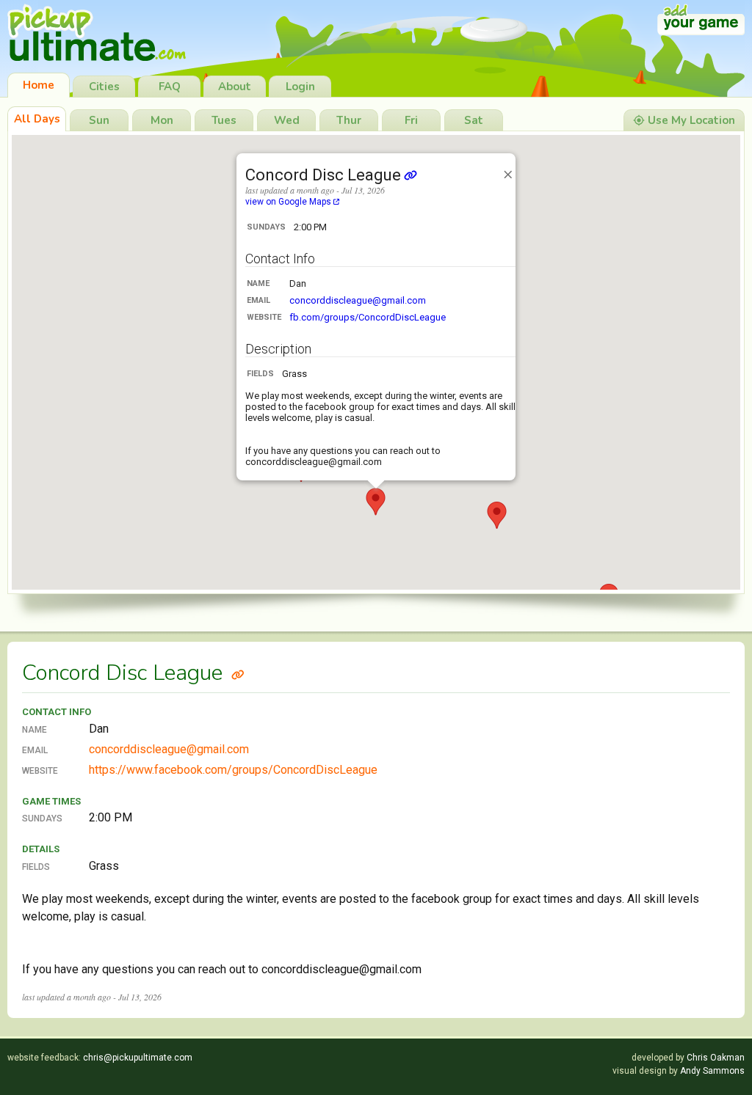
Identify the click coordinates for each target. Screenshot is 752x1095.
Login (300, 86)
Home (38, 85)
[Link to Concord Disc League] (237, 672)
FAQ (170, 86)
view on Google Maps (289, 202)
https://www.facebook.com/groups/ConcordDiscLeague (233, 770)
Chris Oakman (716, 1057)
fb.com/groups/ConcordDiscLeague (367, 317)
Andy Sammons (712, 1071)
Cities (104, 86)
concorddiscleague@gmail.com (357, 300)
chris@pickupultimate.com (137, 1057)
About (234, 86)
